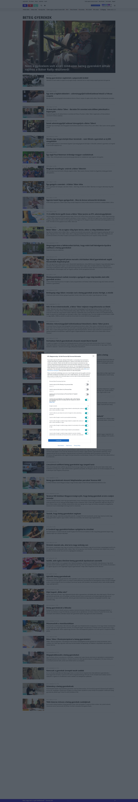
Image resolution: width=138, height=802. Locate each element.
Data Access (69, 445)
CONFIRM (58, 440)
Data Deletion (61, 445)
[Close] (94, 356)
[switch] (87, 384)
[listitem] (69, 381)
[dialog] (69, 401)
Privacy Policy (77, 445)
